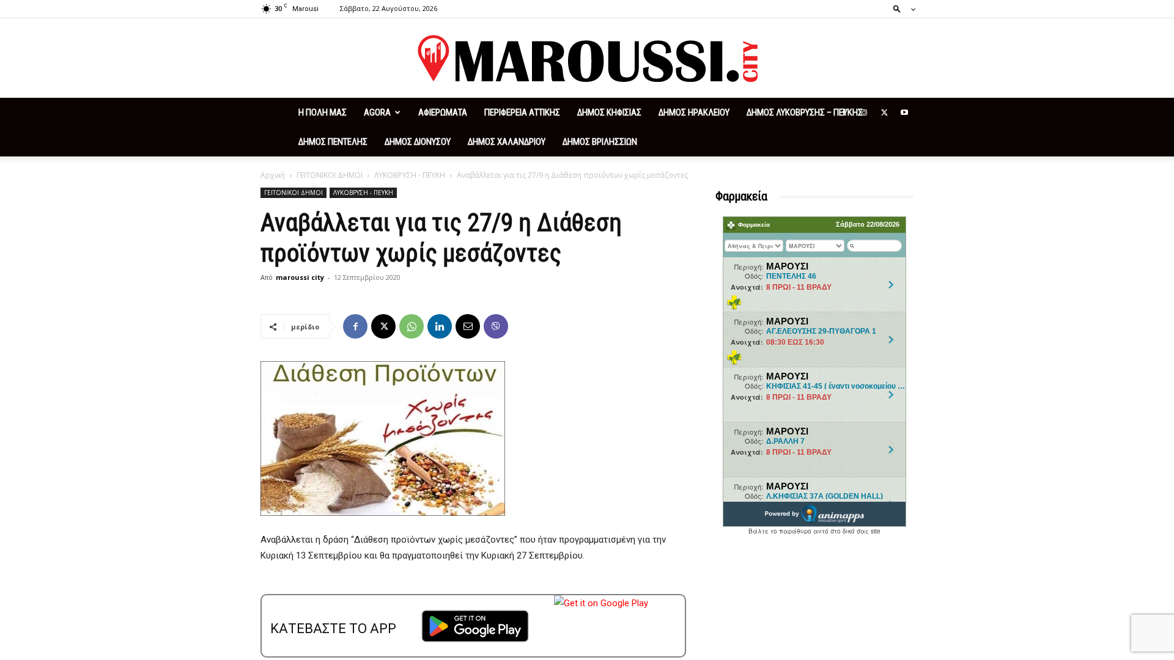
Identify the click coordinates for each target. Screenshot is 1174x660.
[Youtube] (904, 112)
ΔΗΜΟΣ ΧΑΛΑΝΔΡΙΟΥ (506, 141)
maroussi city (300, 277)
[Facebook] (844, 112)
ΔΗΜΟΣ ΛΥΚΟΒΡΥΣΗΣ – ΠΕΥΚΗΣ (805, 112)
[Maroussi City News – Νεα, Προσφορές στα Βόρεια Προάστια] (587, 59)
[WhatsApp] (411, 326)
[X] (884, 112)
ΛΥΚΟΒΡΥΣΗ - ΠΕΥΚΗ (409, 175)
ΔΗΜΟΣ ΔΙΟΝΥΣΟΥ (418, 141)
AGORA (377, 112)
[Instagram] (864, 112)
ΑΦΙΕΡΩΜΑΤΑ (442, 112)
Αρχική (272, 175)
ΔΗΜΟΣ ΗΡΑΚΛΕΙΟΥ (694, 112)
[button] (901, 8)
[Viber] (496, 326)
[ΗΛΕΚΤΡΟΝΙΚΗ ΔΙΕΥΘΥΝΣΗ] (468, 326)
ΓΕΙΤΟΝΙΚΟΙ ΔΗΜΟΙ (330, 175)
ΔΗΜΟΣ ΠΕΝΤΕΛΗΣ (332, 141)
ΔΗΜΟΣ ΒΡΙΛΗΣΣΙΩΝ (600, 141)
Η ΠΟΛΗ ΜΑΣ (322, 112)
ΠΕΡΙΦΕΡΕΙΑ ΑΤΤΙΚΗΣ (522, 112)
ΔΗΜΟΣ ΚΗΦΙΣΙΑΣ (609, 112)
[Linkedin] (439, 326)
